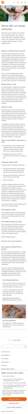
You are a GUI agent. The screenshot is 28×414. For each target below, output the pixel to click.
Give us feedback (5, 355)
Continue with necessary (14, 407)
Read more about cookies (7, 411)
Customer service (5, 351)
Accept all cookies (14, 399)
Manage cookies (14, 403)
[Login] (21, 2)
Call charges (4, 365)
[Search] (14, 2)
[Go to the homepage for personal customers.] (2, 2)
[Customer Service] (17, 2)
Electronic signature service (7, 369)
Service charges (5, 362)
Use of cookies (4, 358)
